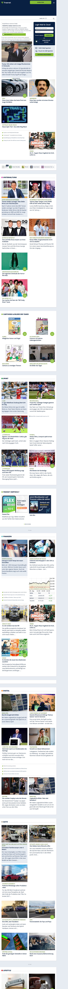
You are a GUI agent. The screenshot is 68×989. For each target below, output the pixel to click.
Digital (6, 691)
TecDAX (32, 601)
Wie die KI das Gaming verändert (10, 766)
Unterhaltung (10, 177)
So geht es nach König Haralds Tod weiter (11, 132)
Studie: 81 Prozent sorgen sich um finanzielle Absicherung (14, 594)
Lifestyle (7, 970)
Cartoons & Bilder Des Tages (16, 314)
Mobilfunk (40, 2)
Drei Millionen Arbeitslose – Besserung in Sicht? (12, 597)
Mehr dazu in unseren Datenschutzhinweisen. (20, 40)
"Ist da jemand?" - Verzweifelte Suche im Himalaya (13, 135)
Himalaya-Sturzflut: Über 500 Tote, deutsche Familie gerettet (15, 140)
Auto (5, 822)
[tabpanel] (17, 59)
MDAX (32, 598)
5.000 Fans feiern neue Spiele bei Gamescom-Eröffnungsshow (15, 771)
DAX (31, 595)
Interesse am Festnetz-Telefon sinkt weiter (11, 773)
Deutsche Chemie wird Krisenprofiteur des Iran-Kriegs (14, 600)
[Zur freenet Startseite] (5, 1)
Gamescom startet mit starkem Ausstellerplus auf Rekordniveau (15, 768)
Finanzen (7, 536)
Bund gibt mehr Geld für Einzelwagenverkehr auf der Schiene (15, 592)
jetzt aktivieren (8, 34)
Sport (5, 378)
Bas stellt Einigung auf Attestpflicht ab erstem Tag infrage (14, 137)
